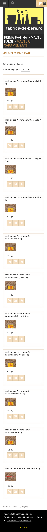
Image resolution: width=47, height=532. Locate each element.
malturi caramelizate (17, 43)
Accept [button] (23, 527)
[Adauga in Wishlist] (22, 107)
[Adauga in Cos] (10, 107)
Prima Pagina (15, 37)
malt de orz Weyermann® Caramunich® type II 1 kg (17, 314)
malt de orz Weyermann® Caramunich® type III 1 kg (17, 353)
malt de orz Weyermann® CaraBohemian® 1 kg (17, 392)
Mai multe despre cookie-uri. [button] (19, 520)
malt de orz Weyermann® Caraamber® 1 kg (17, 237)
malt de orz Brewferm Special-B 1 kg (22, 468)
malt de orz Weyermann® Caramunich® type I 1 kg (17, 276)
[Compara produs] (16, 107)
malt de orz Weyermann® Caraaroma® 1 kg (17, 431)
